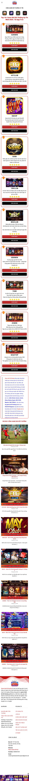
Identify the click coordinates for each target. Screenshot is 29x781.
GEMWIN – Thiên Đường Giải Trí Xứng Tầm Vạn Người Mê (14, 664)
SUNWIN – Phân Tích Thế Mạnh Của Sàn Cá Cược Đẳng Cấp (14, 601)
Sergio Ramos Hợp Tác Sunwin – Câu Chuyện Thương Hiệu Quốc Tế (14, 476)
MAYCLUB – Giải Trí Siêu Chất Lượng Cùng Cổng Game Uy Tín (14, 538)
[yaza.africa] (14, 2)
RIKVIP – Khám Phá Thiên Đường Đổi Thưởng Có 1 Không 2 (14, 570)
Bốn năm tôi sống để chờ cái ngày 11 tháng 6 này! (14, 445)
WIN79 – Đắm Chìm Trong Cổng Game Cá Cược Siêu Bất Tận (14, 633)
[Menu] (2, 2)
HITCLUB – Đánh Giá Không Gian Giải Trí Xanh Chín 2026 (14, 507)
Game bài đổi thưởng (6, 688)
